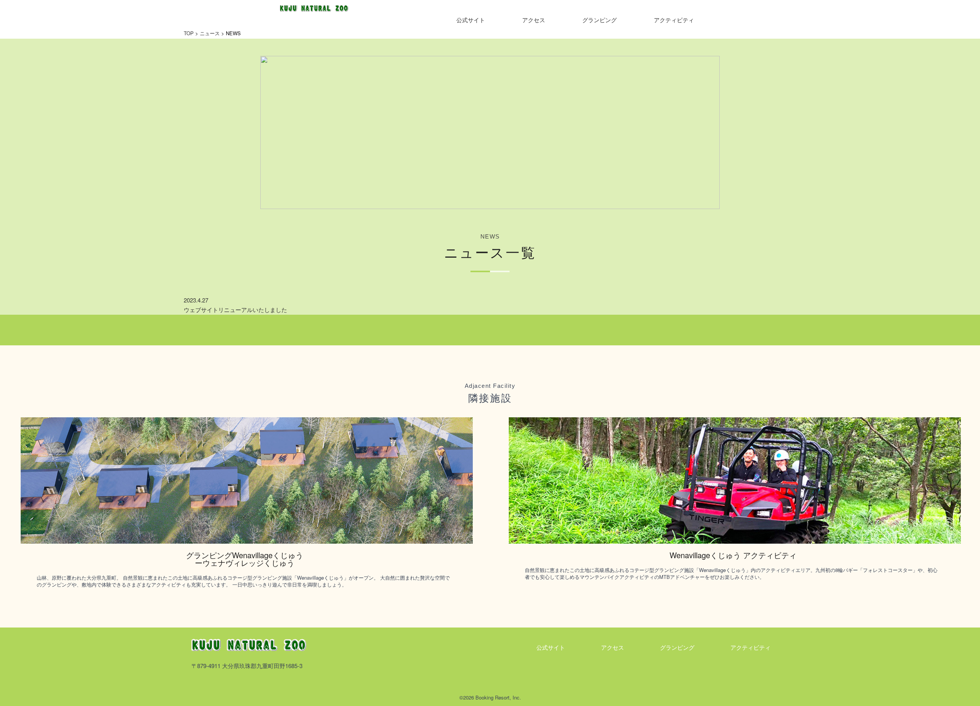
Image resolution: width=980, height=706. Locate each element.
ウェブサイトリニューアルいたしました (235, 310)
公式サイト (470, 20)
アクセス (533, 20)
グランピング (599, 20)
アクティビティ (674, 20)
